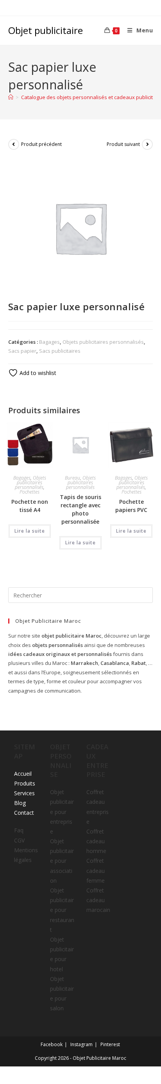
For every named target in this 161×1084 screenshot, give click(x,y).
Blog (20, 803)
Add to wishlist (37, 373)
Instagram (81, 1044)
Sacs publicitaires (59, 350)
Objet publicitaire (45, 30)
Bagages (49, 341)
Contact (24, 812)
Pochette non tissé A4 (29, 506)
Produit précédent (41, 144)
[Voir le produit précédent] (13, 144)
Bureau (72, 477)
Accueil (23, 773)
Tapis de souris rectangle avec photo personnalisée (80, 509)
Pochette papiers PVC (131, 506)
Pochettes (29, 492)
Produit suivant (123, 144)
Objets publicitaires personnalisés (103, 341)
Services (24, 793)
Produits (24, 783)
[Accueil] (10, 97)
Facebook (52, 1044)
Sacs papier (22, 350)
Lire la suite (29, 531)
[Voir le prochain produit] (147, 144)
